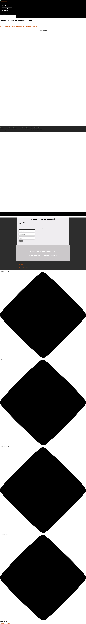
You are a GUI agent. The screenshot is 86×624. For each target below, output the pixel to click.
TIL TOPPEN (21, 269)
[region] (43, 35)
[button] (43, 36)
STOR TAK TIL (21, 266)
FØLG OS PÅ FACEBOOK (23, 267)
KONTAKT (4, 12)
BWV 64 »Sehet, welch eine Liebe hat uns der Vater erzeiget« (18, 26)
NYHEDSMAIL (21, 264)
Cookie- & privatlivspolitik (5, 623)
